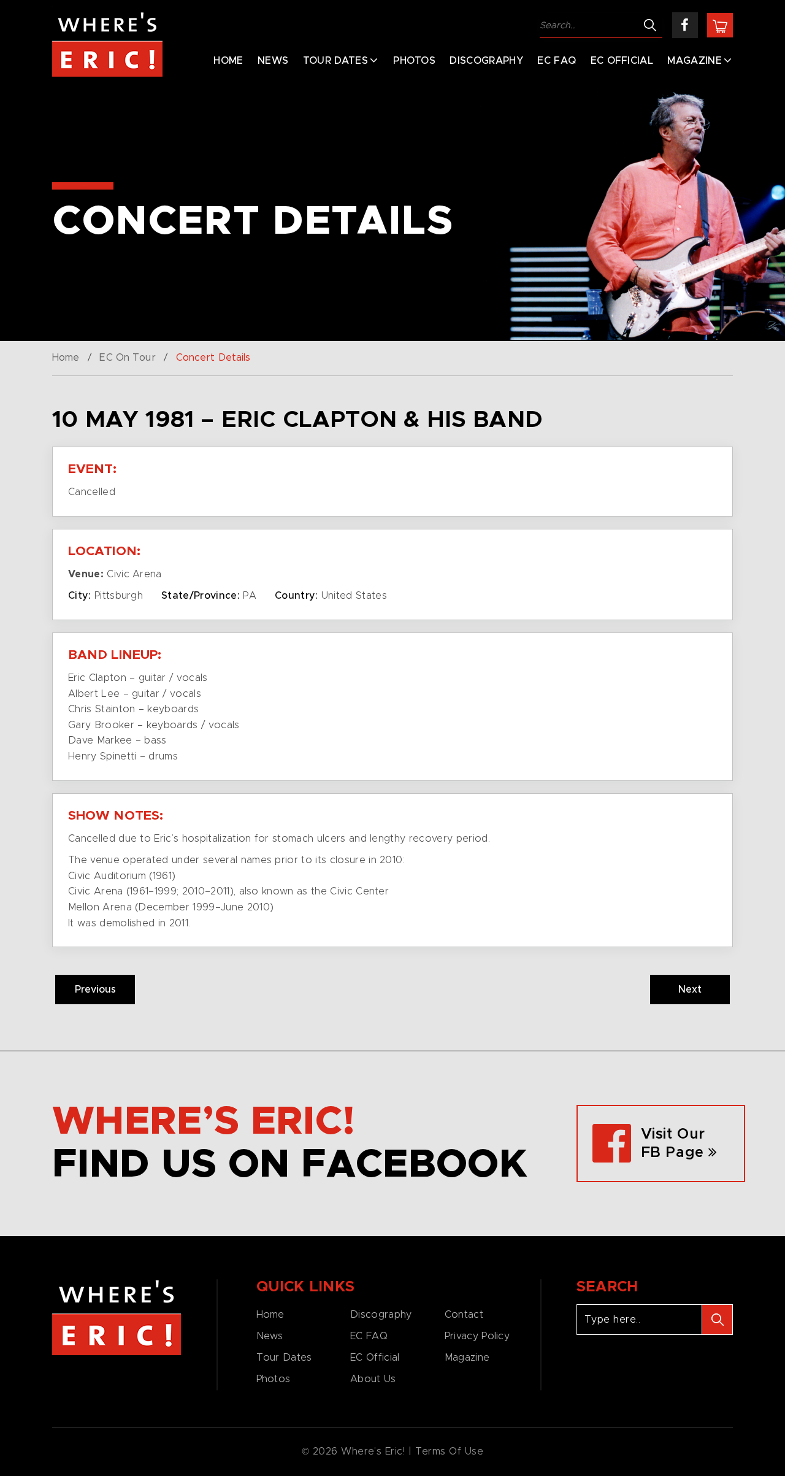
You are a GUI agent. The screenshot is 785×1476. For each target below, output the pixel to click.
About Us (373, 1379)
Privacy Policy (477, 1336)
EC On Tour (127, 358)
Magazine (694, 61)
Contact (464, 1315)
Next (690, 989)
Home (228, 61)
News (273, 61)
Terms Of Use (449, 1451)
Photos (414, 61)
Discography (486, 61)
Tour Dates (335, 61)
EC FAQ (556, 61)
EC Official (622, 61)
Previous (95, 989)
